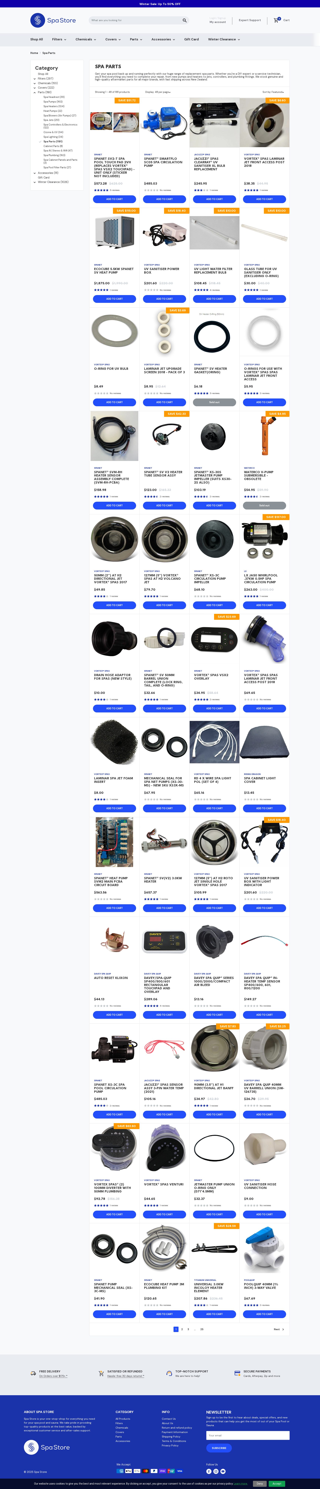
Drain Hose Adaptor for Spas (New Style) (113, 677)
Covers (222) (46, 87)
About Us (167, 1423)
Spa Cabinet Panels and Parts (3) (60, 161)
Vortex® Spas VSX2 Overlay (211, 677)
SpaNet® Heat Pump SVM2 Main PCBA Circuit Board (111, 882)
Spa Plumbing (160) (54, 155)
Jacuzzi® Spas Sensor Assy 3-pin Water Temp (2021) (164, 1088)
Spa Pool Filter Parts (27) (57, 167)
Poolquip (249, 1280)
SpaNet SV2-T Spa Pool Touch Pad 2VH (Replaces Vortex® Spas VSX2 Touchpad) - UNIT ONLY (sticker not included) (114, 167)
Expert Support (250, 20)
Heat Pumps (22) (53, 110)
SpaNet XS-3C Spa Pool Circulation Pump (110, 1088)
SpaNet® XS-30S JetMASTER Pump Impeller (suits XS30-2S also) (212, 477)
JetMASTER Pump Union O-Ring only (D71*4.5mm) (214, 1188)
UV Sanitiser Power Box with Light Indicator (261, 882)
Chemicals (84, 39)
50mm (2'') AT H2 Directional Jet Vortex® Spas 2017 (110, 579)
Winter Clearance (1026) (53, 182)
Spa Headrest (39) (54, 97)
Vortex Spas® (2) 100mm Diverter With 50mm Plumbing (112, 1188)
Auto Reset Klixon (111, 978)
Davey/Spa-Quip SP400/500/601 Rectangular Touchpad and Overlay (157, 985)
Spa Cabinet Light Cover (260, 780)
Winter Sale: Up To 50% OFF (160, 4)
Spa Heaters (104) (54, 106)
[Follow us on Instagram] (216, 1471)
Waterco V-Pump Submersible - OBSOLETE (259, 476)
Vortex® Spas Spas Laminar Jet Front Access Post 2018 (261, 679)
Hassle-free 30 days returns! (125, 1376)
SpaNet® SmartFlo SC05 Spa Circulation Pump (163, 162)
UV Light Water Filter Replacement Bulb (213, 271)
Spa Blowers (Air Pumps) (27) (60, 115)
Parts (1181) (44, 92)
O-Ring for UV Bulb (111, 368)
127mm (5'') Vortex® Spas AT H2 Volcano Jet (162, 579)
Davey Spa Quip (102, 973)
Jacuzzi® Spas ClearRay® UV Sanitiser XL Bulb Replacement (209, 164)
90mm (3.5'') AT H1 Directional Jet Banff (214, 1086)
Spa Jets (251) (51, 120)
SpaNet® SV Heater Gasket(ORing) (210, 370)
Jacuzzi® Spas (202, 154)
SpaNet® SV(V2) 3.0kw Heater (163, 880)
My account (218, 22)
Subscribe (219, 1448)
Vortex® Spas (252, 154)
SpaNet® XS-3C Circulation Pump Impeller (210, 579)
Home (34, 53)
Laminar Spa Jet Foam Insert (113, 780)
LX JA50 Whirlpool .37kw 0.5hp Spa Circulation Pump (261, 579)
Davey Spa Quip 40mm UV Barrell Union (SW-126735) (264, 1088)
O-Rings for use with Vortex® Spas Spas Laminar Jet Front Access (263, 374)
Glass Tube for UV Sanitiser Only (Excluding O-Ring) (261, 273)
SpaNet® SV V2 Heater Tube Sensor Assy (163, 474)
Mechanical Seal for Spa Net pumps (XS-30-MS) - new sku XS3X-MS (164, 782)
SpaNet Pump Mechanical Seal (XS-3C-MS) (113, 1288)
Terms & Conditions (174, 1441)
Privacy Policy (170, 1445)
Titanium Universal (205, 1280)
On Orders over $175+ (53, 1376)
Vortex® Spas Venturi (164, 1184)
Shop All (36, 39)
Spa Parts (48, 53)
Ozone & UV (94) (53, 132)
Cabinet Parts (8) (53, 146)
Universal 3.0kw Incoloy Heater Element (209, 1288)
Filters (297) (45, 78)
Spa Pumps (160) (53, 101)
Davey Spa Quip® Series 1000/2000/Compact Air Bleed (214, 982)
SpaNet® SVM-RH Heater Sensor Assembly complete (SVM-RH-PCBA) (111, 477)
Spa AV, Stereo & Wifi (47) (58, 150)
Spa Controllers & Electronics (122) (60, 126)
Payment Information (175, 1432)
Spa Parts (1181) (53, 141)
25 (201, 1329)
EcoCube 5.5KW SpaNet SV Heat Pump (114, 271)
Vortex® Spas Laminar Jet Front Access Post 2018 (264, 162)
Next (277, 1329)
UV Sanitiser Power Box (161, 271)
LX (245, 571)
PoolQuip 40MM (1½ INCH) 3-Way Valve (261, 1286)
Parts (134, 39)
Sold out (214, 402)
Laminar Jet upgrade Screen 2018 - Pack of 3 (164, 370)
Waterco (249, 468)
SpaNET (98, 154)
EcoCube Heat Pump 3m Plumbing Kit (164, 1286)
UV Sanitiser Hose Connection (260, 1186)
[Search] (184, 20)
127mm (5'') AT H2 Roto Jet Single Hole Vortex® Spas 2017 (213, 882)
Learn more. (241, 1483)
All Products (123, 1418)
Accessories (161, 39)
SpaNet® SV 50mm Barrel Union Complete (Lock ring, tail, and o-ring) (163, 680)
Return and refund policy (177, 1427)
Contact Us (169, 1418)
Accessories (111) (48, 173)
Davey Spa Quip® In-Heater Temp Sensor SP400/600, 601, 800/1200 (262, 983)
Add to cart (114, 199)
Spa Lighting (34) (53, 136)
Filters (57, 39)
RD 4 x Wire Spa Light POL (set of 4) (212, 780)
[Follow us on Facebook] (208, 1471)
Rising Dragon (252, 774)
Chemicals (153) (48, 83)
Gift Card (191, 39)
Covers (111, 39)
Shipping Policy (171, 1436)
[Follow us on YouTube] (223, 1471)
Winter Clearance (222, 39)
